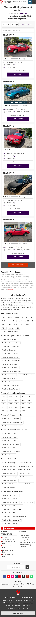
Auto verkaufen (25, 535)
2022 (29, 407)
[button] (18, 30)
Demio (11, 328)
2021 (23, 407)
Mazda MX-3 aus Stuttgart (10, 364)
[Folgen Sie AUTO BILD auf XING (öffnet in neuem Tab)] (16, 576)
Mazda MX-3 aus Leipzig (10, 353)
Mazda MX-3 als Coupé (9, 437)
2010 (16, 400)
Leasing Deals (24, 537)
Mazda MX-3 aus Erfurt (26, 375)
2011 (23, 400)
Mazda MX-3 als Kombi (9, 441)
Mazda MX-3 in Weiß (8, 487)
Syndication (15, 584)
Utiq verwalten (28, 603)
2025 (16, 411)
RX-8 (20, 321)
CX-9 (27, 324)
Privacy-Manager (25, 597)
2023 (3, 411)
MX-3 (9, 2)
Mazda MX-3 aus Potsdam (10, 385)
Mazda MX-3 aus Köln (9, 350)
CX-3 (13, 321)
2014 (10, 404)
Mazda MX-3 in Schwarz (9, 480)
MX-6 (3, 328)
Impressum (9, 606)
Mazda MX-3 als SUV (8, 448)
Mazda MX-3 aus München (10, 346)
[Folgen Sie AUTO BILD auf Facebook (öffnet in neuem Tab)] (4, 576)
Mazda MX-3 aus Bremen (10, 368)
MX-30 (27, 321)
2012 (29, 400)
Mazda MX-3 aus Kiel (8, 375)
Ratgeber (22, 532)
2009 (10, 400)
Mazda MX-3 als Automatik (10, 419)
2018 (3, 407)
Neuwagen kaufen (26, 540)
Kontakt (17, 606)
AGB (6, 597)
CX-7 (21, 324)
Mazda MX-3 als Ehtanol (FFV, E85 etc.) (14, 516)
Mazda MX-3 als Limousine (10, 444)
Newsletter (18, 563)
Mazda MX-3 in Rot (26, 477)
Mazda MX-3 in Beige (9, 462)
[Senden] (27, 567)
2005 (16, 397)
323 (3, 324)
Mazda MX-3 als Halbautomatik (12, 422)
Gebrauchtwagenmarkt (10, 1)
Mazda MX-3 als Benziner (10, 495)
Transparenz (26, 606)
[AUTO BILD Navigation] (34, 2)
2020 (16, 407)
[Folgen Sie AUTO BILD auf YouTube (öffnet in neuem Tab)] (8, 576)
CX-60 (10, 317)
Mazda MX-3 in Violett (26, 484)
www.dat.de (11, 289)
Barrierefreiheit (7, 600)
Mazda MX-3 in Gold (24, 470)
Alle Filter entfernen (26, 25)
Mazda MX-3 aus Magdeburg (11, 371)
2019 (10, 407)
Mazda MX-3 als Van (8, 455)
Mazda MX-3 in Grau (8, 473)
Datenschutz (14, 597)
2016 (23, 404)
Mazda (5, 2)
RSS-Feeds (30, 584)
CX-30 (32, 317)
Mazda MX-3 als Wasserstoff (11, 520)
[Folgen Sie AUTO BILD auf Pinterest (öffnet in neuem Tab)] (19, 576)
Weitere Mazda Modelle (10, 331)
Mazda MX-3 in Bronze (26, 466)
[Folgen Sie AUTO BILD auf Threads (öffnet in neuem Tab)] (23, 576)
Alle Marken (21, 1)
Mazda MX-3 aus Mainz (9, 378)
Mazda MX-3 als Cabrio (9, 433)
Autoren (25, 608)
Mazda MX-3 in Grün (25, 473)
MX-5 (17, 317)
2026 (23, 411)
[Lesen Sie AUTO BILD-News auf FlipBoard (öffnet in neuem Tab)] (27, 576)
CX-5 (3, 317)
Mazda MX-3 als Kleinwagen (11, 451)
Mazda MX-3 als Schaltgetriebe (12, 426)
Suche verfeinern (18, 265)
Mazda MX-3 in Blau (25, 462)
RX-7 (3, 321)
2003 (3, 397)
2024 (10, 411)
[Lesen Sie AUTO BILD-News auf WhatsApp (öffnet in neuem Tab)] (31, 576)
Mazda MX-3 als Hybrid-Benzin (12, 506)
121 (17, 328)
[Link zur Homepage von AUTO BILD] (1, 2)
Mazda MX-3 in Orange (9, 477)
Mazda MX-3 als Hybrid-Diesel (11, 509)
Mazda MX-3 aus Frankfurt (10, 357)
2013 (3, 404)
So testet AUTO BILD (14, 608)
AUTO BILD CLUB (18, 586)
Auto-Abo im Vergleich (27, 542)
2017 (29, 404)
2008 (3, 400)
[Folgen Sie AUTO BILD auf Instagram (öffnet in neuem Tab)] (12, 576)
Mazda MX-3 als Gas (27, 502)
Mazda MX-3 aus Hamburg (10, 343)
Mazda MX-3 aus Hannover (11, 360)
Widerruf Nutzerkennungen (12, 603)
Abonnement (5, 584)
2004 (10, 397)
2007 (29, 397)
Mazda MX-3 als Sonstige (10, 523)
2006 (23, 397)
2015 (16, 404)
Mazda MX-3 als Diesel (9, 499)
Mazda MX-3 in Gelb (8, 470)
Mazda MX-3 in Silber (9, 484)
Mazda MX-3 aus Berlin (9, 339)
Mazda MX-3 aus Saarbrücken (11, 382)
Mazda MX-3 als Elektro (9, 502)
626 (15, 324)
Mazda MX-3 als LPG (8, 513)
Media (23, 584)
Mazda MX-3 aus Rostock (10, 389)
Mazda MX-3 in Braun (9, 466)
